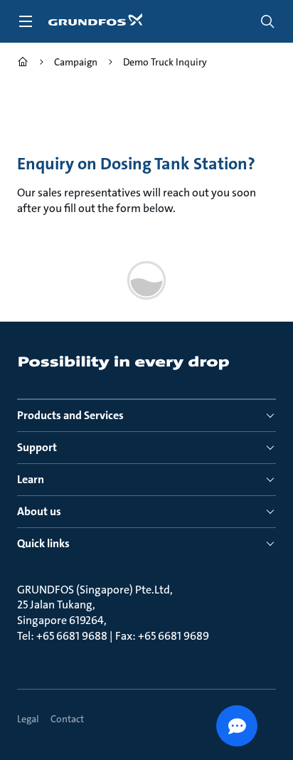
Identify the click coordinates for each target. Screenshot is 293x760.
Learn (30, 479)
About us (39, 511)
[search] (267, 21)
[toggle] (25, 21)
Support (37, 447)
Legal (28, 718)
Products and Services (70, 415)
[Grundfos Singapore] (22, 63)
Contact (67, 718)
